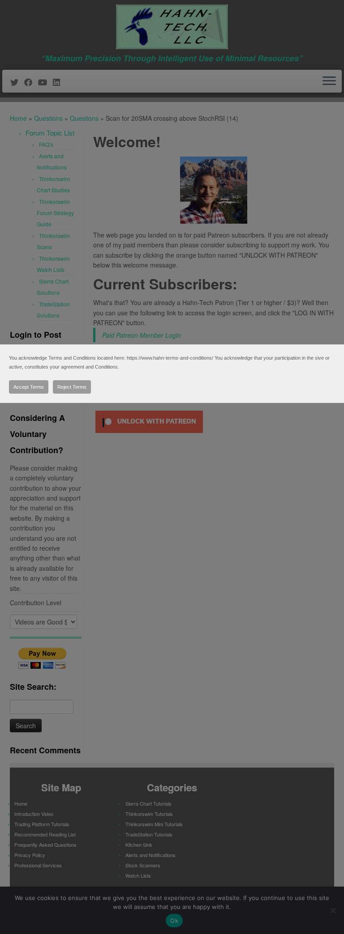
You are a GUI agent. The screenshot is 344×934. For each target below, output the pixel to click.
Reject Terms (71, 387)
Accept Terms (28, 387)
